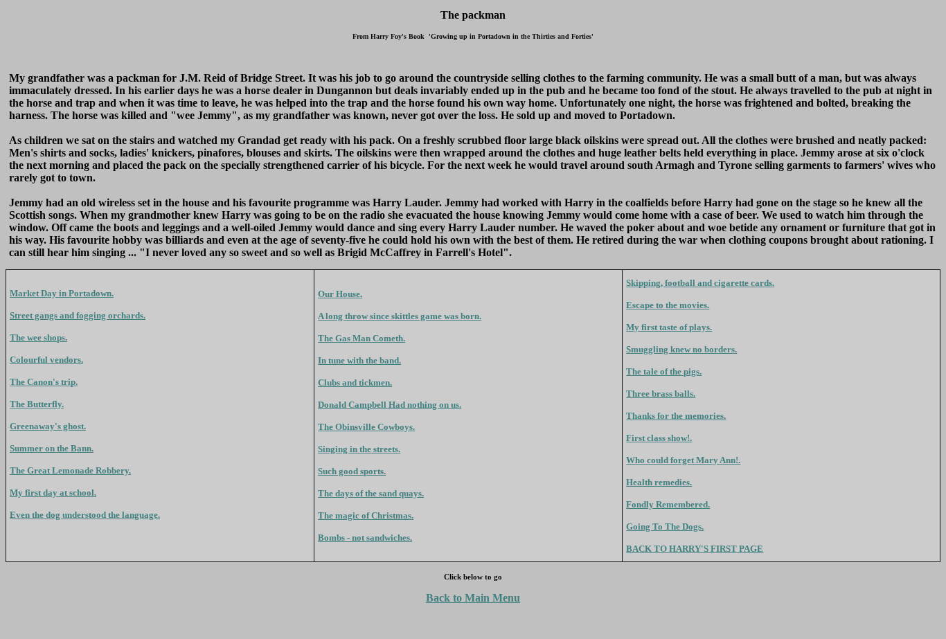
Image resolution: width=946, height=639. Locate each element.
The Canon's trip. (44, 382)
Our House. (340, 294)
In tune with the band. (359, 360)
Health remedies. (659, 482)
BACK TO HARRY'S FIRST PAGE (694, 548)
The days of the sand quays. (371, 493)
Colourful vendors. (46, 359)
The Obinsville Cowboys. (366, 427)
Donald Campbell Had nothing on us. (389, 404)
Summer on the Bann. (51, 448)
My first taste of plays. (669, 327)
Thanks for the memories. (676, 416)
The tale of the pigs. (664, 371)
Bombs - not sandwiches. (365, 537)
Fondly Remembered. (668, 504)
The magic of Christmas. (365, 515)
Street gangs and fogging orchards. (77, 315)
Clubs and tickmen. (355, 382)
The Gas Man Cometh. (361, 338)
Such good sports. (352, 471)
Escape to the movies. (667, 305)
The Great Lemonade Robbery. (70, 470)
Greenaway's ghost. (48, 426)
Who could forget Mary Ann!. (683, 460)
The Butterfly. (37, 404)
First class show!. (659, 438)
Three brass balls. (660, 393)
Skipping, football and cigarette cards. (700, 283)
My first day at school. (53, 492)
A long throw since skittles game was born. (399, 316)
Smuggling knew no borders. (681, 349)
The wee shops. (38, 337)
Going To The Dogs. (665, 526)
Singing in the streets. (359, 449)
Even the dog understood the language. (85, 515)
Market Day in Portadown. (62, 293)
